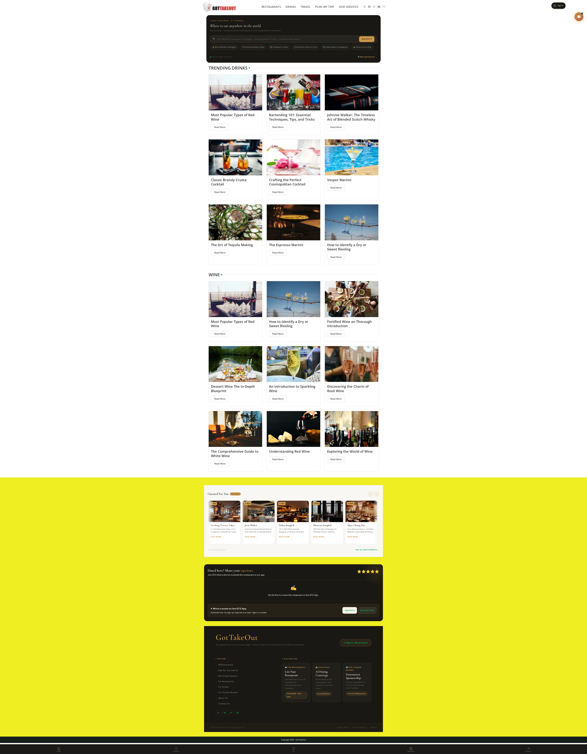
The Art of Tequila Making (232, 244)
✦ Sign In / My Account (355, 642)
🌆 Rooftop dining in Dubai (253, 47)
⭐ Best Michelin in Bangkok (224, 47)
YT (231, 713)
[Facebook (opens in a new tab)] (369, 7)
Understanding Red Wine (289, 451)
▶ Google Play (367, 610)
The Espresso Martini (286, 244)
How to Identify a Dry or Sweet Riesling (346, 246)
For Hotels (222, 687)
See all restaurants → (367, 550)
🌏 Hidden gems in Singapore (335, 47)
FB (237, 713)
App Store (349, 610)
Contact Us (223, 703)
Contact (373, 727)
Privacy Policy (343, 727)
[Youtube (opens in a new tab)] (379, 7)
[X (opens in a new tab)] (364, 7)
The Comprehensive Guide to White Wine (234, 453)
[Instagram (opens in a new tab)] (374, 7)
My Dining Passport (227, 676)
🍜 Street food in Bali (362, 47)
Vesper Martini (339, 179)
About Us (222, 698)
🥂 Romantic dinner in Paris (305, 47)
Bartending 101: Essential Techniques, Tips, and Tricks (292, 117)
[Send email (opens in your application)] (384, 6)
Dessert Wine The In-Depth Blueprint (233, 388)
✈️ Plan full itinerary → (367, 57)
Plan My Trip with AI (227, 670)
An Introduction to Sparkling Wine (292, 388)
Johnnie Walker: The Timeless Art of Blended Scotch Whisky (351, 117)
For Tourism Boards (227, 692)
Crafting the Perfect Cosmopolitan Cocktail (287, 182)
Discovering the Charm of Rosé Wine (348, 388)
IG (225, 713)
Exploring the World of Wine (350, 451)
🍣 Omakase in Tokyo (279, 47)
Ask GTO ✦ (367, 39)
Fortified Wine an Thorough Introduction (349, 323)
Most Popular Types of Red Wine (233, 117)
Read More (219, 127)
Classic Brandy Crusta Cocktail (229, 182)
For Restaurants (225, 681)
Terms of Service (359, 727)
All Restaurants (224, 664)
